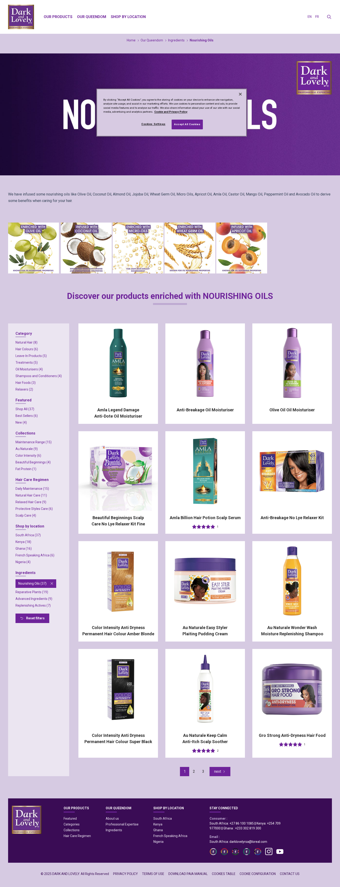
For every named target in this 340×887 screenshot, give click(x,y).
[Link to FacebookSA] (246, 851)
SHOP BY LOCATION (168, 808)
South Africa (162, 818)
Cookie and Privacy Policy (170, 111)
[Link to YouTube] (280, 851)
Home (131, 40)
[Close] (240, 94)
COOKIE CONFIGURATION (258, 874)
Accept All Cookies (187, 124)
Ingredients (176, 40)
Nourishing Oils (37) (32, 583)
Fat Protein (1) (25, 469)
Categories (72, 824)
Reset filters (35, 618)
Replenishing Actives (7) (33, 605)
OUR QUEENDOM (118, 808)
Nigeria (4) (23, 562)
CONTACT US (290, 874)
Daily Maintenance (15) (32, 488)
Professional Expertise (122, 824)
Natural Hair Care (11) (31, 495)
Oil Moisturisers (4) (29, 369)
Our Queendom (152, 40)
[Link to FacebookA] (213, 851)
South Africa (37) (28, 535)
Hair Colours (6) (26, 349)
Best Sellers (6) (26, 416)
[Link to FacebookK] (235, 851)
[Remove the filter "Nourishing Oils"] (51, 583)
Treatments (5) (26, 362)
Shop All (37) (24, 409)
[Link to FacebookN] (257, 851)
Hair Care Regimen (77, 836)
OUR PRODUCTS (76, 808)
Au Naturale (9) (26, 449)
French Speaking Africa (170, 836)
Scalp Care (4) (25, 515)
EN (310, 17)
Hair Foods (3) (25, 383)
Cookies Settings (153, 124)
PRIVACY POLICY (125, 874)
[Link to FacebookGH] (224, 851)
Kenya (157, 824)
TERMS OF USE (153, 874)
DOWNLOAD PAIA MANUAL (188, 874)
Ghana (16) (23, 548)
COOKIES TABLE (223, 874)
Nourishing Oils (201, 40)
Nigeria (158, 842)
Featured (70, 818)
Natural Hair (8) (26, 342)
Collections (72, 830)
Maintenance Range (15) (33, 442)
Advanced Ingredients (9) (33, 599)
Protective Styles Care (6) (34, 509)
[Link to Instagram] (268, 851)
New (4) (21, 422)
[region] (171, 112)
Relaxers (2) (24, 389)
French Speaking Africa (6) (34, 555)
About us (112, 818)
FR (317, 17)
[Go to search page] (329, 17)
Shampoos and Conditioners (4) (38, 376)
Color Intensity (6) (28, 455)
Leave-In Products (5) (31, 356)
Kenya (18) (23, 542)
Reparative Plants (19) (31, 592)
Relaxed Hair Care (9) (30, 502)
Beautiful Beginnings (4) (33, 462)
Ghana (158, 830)
